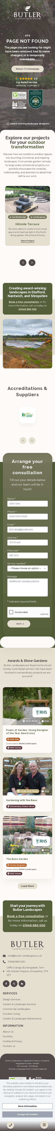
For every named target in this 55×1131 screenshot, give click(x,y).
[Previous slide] (23, 262)
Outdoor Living (11, 1014)
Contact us (9, 1046)
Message (12, 576)
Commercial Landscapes (16, 1009)
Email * (11, 524)
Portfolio (8, 1036)
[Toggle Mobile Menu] (44, 1125)
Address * (12, 537)
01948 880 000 (27, 309)
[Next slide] (32, 262)
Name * (11, 498)
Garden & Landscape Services (19, 1004)
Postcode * (13, 550)
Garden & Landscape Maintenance (22, 1018)
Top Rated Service (26, 82)
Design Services (11, 999)
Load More (27, 886)
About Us (8, 1031)
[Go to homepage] (27, 12)
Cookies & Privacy (12, 1041)
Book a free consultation (24, 302)
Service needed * (17, 563)
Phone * (11, 511)
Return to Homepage (27, 69)
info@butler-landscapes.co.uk (25, 955)
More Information (27, 1106)
